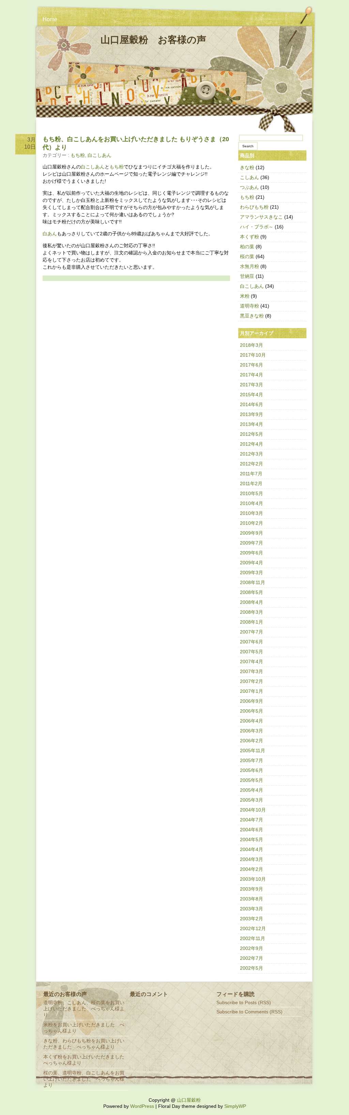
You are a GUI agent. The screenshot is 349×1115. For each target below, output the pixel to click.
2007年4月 (251, 661)
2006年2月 (251, 740)
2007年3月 (251, 671)
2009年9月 (251, 533)
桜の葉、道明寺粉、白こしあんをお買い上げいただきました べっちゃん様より (83, 1079)
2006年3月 (251, 730)
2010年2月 (251, 523)
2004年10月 (253, 810)
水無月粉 (249, 266)
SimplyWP (235, 1106)
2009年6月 (251, 552)
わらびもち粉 (254, 207)
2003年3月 (251, 908)
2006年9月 (251, 701)
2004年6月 (251, 829)
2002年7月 (251, 958)
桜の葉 (247, 256)
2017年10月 (253, 355)
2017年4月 (251, 374)
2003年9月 (251, 889)
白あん (50, 233)
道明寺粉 (249, 306)
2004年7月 (251, 819)
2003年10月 (253, 879)
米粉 (244, 296)
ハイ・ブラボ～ (256, 226)
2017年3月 (251, 384)
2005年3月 (251, 800)
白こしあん (99, 155)
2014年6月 (251, 404)
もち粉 (78, 155)
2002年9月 (251, 948)
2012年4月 (251, 444)
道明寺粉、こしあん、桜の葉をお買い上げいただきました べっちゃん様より (83, 1008)
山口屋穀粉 (189, 1100)
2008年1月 (251, 622)
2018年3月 (251, 345)
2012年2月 (251, 463)
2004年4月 (251, 849)
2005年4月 (251, 790)
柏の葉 (247, 246)
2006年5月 (251, 711)
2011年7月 (251, 473)
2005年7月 (251, 760)
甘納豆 (247, 276)
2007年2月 (251, 681)
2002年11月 (252, 938)
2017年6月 (251, 365)
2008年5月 (251, 592)
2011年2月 (251, 483)
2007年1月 (251, 691)
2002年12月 (253, 928)
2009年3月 (251, 572)
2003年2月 (251, 918)
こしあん (249, 177)
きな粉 (247, 167)
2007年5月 (251, 651)
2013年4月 (251, 424)
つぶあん (249, 187)
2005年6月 (251, 770)
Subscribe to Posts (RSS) (243, 1002)
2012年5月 (251, 434)
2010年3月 (251, 513)
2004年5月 (251, 839)
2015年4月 (251, 394)
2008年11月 (252, 582)
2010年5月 (251, 493)
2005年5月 (251, 780)
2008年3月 (251, 612)
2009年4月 (251, 562)
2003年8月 (251, 899)
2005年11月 (252, 750)
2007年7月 (251, 632)
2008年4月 (251, 602)
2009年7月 (251, 543)
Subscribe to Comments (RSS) (249, 1011)
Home (50, 19)
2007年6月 (251, 641)
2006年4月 (251, 721)
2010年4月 (251, 503)
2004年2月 (251, 869)
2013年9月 (251, 414)
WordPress (142, 1106)
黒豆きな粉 (252, 315)
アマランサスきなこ (261, 217)
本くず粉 (249, 236)
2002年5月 (251, 968)
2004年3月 (251, 859)
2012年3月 (251, 454)
